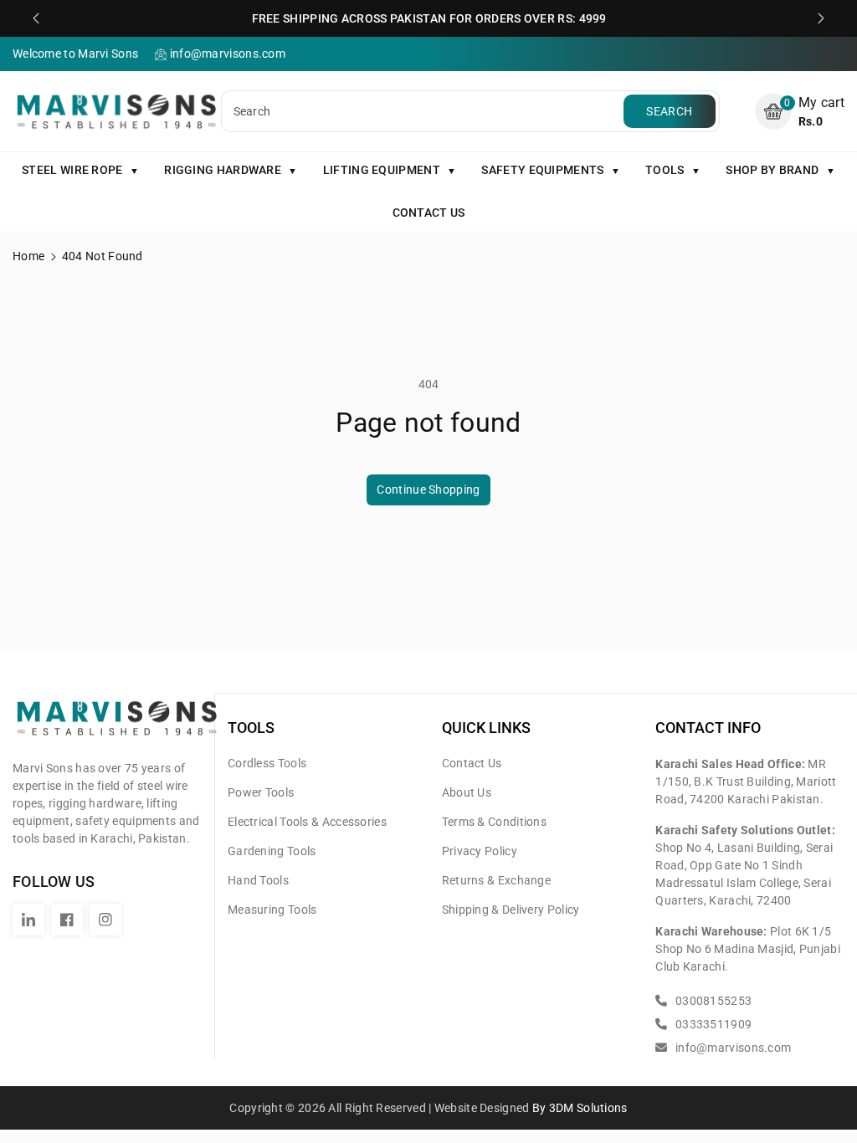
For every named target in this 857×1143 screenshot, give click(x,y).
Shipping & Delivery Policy (511, 909)
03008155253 (712, 1000)
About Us (466, 792)
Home (28, 256)
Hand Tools (258, 880)
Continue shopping (428, 489)
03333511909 (712, 1024)
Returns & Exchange (496, 880)
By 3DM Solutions (580, 1108)
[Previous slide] (36, 18)
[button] (799, 112)
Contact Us (472, 763)
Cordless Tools (267, 763)
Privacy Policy (479, 851)
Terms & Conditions (494, 821)
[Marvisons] (117, 725)
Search (669, 111)
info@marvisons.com (732, 1047)
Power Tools (261, 792)
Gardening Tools (272, 851)
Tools (251, 727)
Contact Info (708, 727)
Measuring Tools (272, 909)
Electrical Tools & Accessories (307, 821)
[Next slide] (821, 18)
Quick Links (486, 727)
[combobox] (424, 111)
